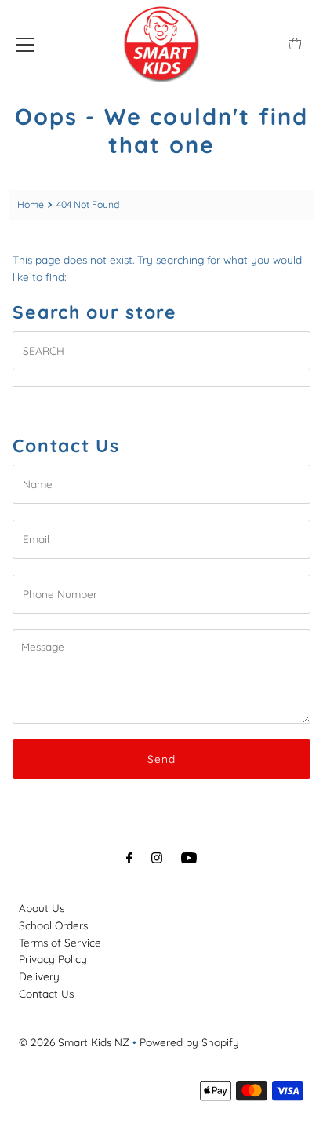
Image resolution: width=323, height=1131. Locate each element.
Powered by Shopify (189, 1042)
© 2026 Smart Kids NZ (74, 1042)
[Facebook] (129, 857)
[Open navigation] (25, 43)
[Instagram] (156, 857)
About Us (41, 907)
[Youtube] (189, 857)
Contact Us (46, 993)
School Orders (53, 925)
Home (30, 204)
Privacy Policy (53, 958)
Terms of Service (60, 942)
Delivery (39, 976)
